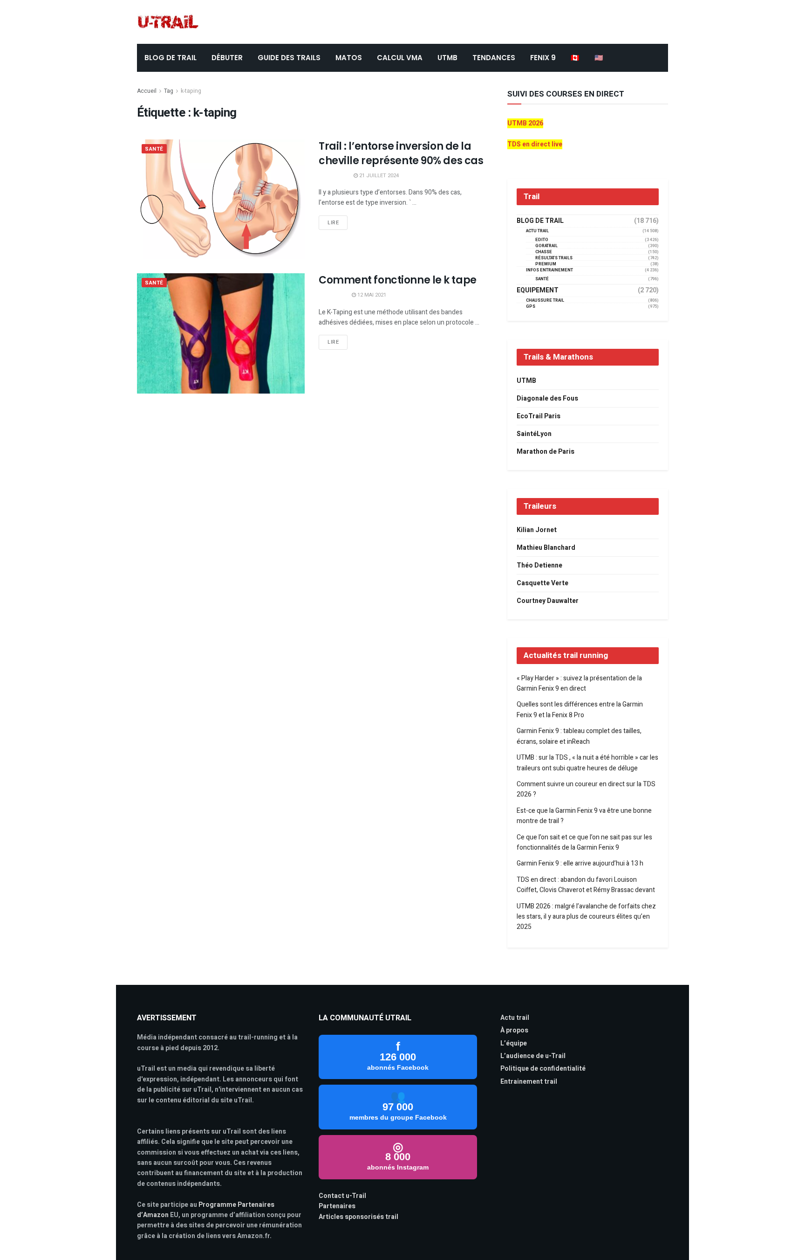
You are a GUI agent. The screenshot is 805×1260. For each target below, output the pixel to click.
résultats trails (554, 258)
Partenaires (337, 1206)
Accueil (147, 91)
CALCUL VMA (400, 57)
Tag (168, 91)
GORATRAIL (546, 246)
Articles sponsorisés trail (358, 1217)
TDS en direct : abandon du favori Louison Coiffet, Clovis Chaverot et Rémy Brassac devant (586, 885)
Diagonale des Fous (547, 398)
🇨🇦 (575, 57)
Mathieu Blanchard (546, 548)
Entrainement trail (528, 1082)
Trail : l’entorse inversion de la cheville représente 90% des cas (401, 153)
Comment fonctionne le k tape (398, 280)
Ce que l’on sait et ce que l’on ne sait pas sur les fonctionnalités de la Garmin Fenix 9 (584, 842)
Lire (333, 223)
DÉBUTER (227, 57)
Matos (348, 57)
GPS (530, 307)
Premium (545, 264)
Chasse (543, 252)
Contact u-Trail (342, 1196)
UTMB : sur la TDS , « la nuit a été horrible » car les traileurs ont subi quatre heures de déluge (587, 763)
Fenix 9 (543, 57)
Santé (154, 149)
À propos (514, 1030)
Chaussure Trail (545, 300)
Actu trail (514, 1018)
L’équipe (513, 1043)
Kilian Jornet (537, 530)
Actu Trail (537, 231)
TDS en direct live (534, 144)
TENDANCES (493, 57)
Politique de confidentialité (543, 1068)
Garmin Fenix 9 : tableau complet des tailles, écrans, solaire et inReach (579, 736)
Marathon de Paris (545, 452)
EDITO (541, 240)
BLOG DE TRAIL (170, 57)
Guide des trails (289, 57)
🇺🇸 (598, 57)
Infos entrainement (549, 270)
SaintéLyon (534, 434)
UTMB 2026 (525, 123)
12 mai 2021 (371, 295)
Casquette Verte (542, 583)
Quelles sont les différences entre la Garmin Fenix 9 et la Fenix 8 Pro (580, 709)
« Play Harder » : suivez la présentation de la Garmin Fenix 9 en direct (579, 683)
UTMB (447, 57)
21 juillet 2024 (378, 176)
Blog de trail (540, 221)
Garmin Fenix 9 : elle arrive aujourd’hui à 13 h (580, 863)
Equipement (538, 290)
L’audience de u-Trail (533, 1056)
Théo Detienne (539, 565)
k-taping (191, 91)
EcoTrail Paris (538, 416)
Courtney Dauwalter (548, 601)
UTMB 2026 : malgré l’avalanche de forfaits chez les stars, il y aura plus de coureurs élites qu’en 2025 (586, 916)
